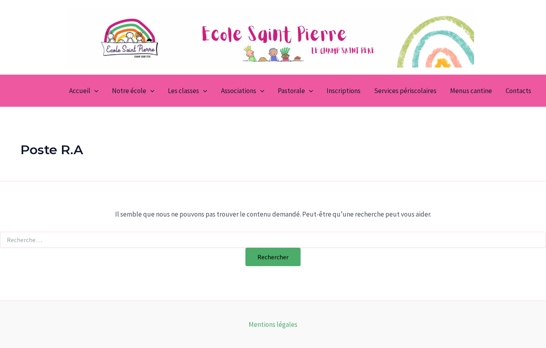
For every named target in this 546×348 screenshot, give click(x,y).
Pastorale (291, 90)
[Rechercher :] (273, 240)
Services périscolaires (405, 90)
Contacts (518, 90)
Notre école (129, 90)
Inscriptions (344, 90)
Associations (238, 90)
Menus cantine (471, 90)
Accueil (79, 90)
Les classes (183, 90)
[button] (94, 91)
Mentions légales (273, 324)
